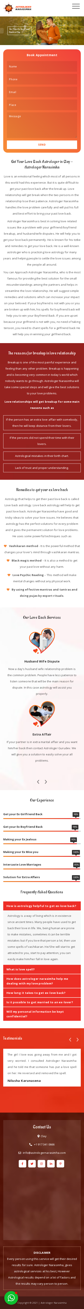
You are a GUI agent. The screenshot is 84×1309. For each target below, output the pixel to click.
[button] (11, 1298)
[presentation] (38, 780)
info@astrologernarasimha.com (44, 1153)
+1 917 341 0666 (44, 1144)
